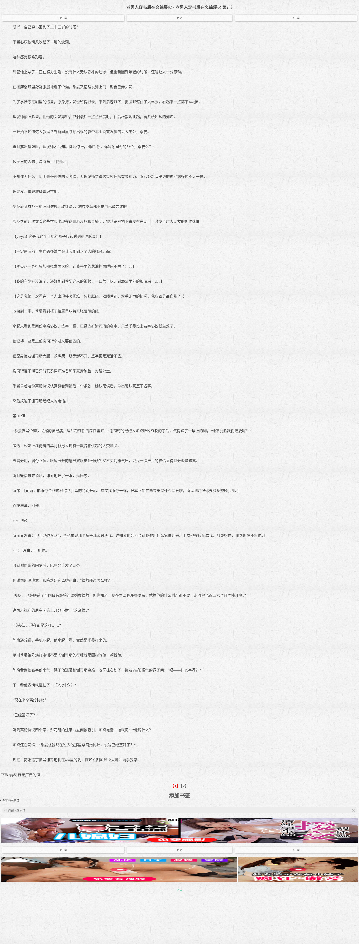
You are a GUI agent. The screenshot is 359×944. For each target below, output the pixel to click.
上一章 (63, 18)
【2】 (185, 786)
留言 (179, 890)
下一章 (296, 18)
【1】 (175, 786)
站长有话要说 (11, 800)
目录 (179, 18)
